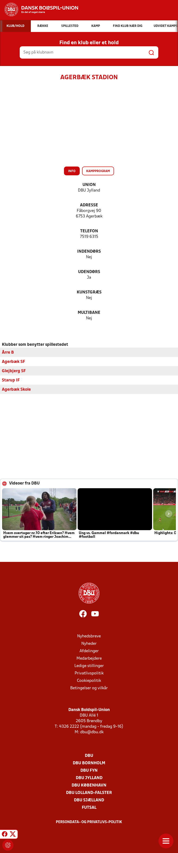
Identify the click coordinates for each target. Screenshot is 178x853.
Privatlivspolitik (89, 673)
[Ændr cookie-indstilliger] (7, 845)
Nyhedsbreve (89, 636)
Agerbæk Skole (16, 390)
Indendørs (89, 252)
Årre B (8, 353)
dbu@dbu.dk (92, 732)
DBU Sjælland (89, 800)
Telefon (89, 231)
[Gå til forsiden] (39, 9)
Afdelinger (89, 651)
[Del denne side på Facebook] (4, 835)
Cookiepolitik (89, 681)
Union (89, 185)
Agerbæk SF (13, 362)
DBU (89, 756)
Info (72, 171)
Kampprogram (98, 171)
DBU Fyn (89, 771)
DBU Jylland (89, 778)
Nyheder (89, 644)
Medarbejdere (89, 659)
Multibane (89, 313)
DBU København (89, 785)
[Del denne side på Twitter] (13, 835)
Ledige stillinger (89, 666)
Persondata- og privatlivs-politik (89, 822)
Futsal (89, 808)
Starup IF (11, 380)
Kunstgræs (89, 292)
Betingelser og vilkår (89, 688)
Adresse (89, 205)
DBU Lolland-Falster (89, 793)
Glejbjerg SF (14, 371)
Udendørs (89, 272)
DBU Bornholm (89, 763)
